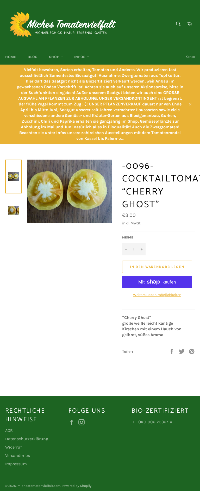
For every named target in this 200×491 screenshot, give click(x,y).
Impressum (16, 463)
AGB (9, 430)
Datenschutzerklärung (26, 438)
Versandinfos (17, 455)
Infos (80, 57)
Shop (54, 57)
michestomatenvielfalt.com (38, 486)
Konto (190, 57)
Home (10, 57)
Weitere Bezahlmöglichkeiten (157, 295)
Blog (32, 57)
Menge (127, 237)
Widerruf (13, 447)
